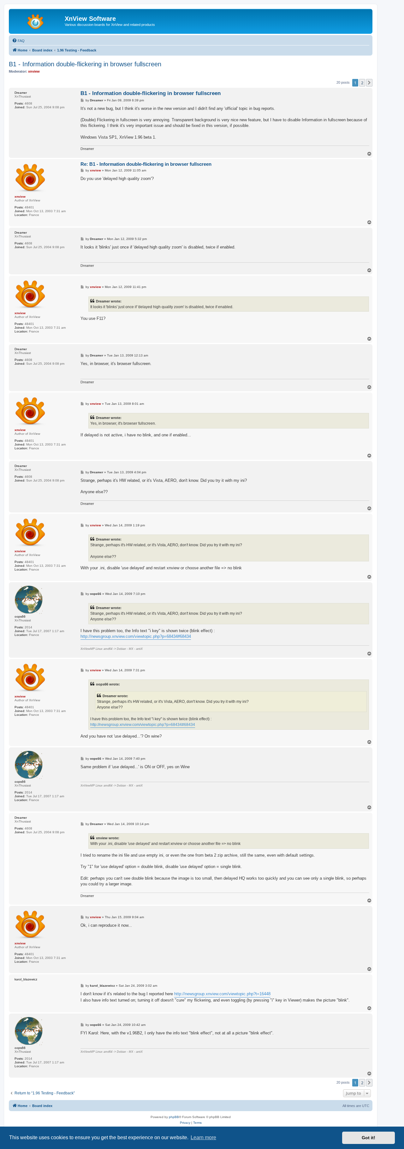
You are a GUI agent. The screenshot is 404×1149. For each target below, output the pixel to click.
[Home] (37, 20)
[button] (369, 83)
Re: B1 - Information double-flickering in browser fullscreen (145, 164)
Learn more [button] (203, 1137)
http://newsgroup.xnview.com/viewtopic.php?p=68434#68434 (135, 636)
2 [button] (362, 83)
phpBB (174, 1117)
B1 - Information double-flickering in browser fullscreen (85, 64)
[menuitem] (18, 41)
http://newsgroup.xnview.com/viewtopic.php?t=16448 (222, 993)
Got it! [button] (368, 1137)
